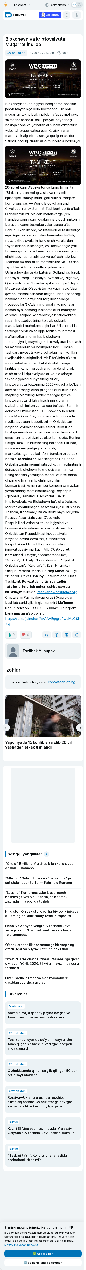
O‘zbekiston (16, 53)
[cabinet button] (76, 15)
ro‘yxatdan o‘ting (61, 682)
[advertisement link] (50, 14)
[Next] (80, 728)
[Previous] (6, 727)
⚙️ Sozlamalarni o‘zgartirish (43, 1262)
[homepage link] (15, 15)
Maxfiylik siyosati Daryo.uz (21, 1244)
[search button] (66, 15)
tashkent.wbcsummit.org (57, 592)
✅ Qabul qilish (43, 1253)
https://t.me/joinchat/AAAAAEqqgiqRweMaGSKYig (42, 621)
